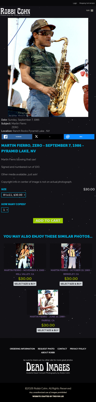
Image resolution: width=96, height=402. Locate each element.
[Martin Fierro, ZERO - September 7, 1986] (48, 116)
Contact (62, 349)
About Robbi (48, 352)
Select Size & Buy (24, 283)
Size (3, 189)
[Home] (15, 12)
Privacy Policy (78, 349)
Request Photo (46, 349)
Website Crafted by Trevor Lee (48, 396)
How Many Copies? (13, 204)
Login (75, 3)
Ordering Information (22, 349)
